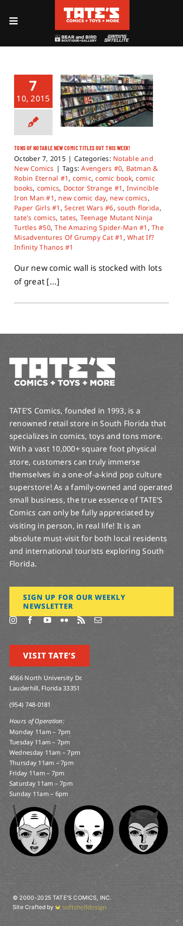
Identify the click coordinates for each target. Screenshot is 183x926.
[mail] (98, 620)
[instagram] (13, 620)
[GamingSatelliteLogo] (115, 38)
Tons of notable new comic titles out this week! (72, 148)
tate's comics (35, 217)
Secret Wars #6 (89, 207)
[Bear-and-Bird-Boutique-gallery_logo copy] (75, 38)
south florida (138, 207)
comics (48, 188)
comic (82, 178)
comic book (113, 178)
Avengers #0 (101, 168)
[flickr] (64, 620)
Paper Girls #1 (37, 207)
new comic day (82, 197)
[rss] (81, 620)
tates (68, 217)
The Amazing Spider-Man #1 (100, 227)
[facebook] (30, 620)
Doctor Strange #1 (92, 188)
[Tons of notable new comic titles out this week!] (107, 101)
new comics (129, 197)
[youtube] (47, 620)
